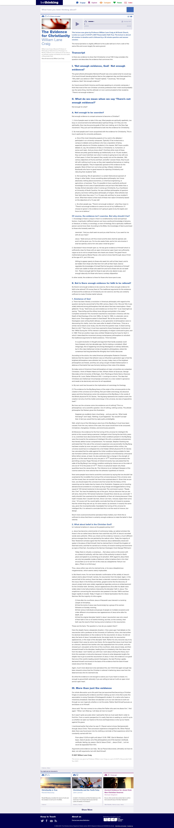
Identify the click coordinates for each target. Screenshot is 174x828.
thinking (49, 2)
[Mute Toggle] (85, 21)
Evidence (44, 768)
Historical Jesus (116, 804)
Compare (107, 3)
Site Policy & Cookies (120, 826)
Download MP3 (127, 21)
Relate (119, 3)
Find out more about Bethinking (80, 820)
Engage (82, 3)
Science (80, 804)
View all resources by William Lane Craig (53, 58)
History (48, 768)
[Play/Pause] (77, 24)
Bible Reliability (108, 804)
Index (130, 3)
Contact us (130, 826)
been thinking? (59, 9)
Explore (94, 3)
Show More (87, 809)
